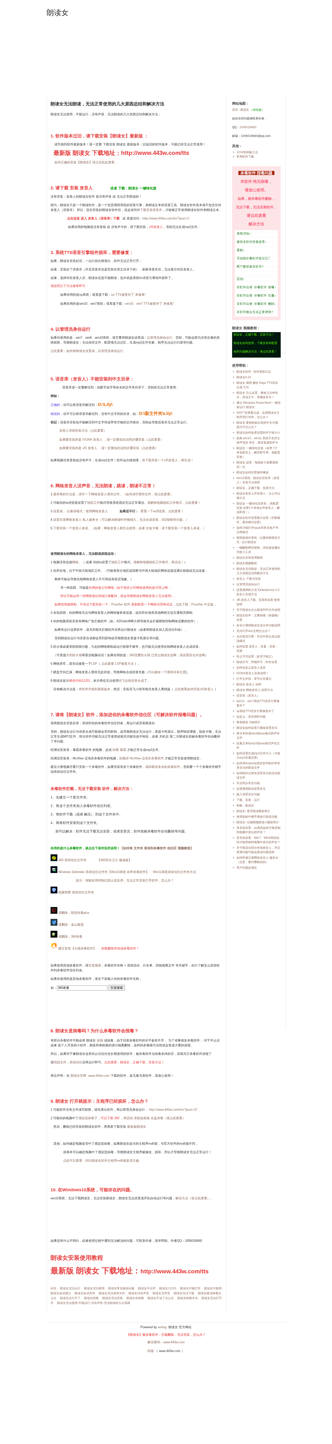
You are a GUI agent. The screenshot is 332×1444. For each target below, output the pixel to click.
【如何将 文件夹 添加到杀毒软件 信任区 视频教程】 (156, 848)
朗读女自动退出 (61, 1293)
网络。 (77, 562)
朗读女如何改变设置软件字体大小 (258, 432)
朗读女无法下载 (184, 1293)
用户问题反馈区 (246, 867)
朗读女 (58, 12)
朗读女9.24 (243, 377)
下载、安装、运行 (248, 800)
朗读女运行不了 (70, 1298)
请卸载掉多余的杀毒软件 (162, 767)
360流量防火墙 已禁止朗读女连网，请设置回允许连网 (167, 655)
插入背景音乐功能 (248, 794)
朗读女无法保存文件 (112, 1293)
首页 (235, 109)
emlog (162, 1327)
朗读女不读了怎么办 (161, 1298)
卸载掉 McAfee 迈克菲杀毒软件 (141, 758)
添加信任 (76, 1062)
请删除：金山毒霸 (70, 924)
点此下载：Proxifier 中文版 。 (196, 604)
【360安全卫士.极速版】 (114, 860)
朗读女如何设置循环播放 (252, 472)
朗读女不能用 (213, 1288)
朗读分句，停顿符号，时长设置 (256, 662)
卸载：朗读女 (245, 805)
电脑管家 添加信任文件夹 (75, 892)
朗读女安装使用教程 (249, 557)
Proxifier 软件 (120, 604)
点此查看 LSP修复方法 (117, 663)
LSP (94, 663)
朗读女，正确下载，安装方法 (255, 488)
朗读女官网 (78, 1075)
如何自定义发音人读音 (251, 667)
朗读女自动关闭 (85, 1293)
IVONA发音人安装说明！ (252, 673)
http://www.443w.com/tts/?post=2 (165, 218)
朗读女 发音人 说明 (248, 684)
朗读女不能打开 (190, 1288)
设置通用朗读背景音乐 (251, 788)
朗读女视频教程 (246, 563)
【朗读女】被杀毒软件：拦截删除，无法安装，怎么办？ (166, 1334)
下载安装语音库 (151, 210)
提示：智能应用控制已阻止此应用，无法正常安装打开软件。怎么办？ (125, 880)
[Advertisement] (166, 57)
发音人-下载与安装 (248, 578)
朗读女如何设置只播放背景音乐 (256, 728)
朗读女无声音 (161, 1293)
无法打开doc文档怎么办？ (253, 631)
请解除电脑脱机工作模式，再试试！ (158, 562)
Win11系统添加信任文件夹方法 (174, 872)
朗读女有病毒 (135, 1298)
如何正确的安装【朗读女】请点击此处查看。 (86, 162)
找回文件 (60, 1062)
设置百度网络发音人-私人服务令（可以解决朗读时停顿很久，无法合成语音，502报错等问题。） (121, 519)
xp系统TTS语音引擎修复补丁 (255, 711)
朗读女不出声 (147, 1288)
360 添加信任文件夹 (72, 860)
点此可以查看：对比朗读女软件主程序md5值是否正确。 (102, 1160)
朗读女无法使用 (94, 1288)
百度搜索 (94, 965)
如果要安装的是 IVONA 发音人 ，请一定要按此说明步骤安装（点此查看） (111, 439)
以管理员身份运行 (248, 584)
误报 (100, 1040)
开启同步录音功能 (248, 783)
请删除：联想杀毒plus (73, 913)
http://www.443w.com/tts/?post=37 (173, 1109)
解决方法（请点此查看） (192, 1198)
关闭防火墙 (74, 655)
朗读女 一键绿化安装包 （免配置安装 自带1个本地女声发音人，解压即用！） (258, 508)
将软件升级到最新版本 (94, 689)
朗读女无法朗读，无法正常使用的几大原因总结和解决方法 (107, 103)
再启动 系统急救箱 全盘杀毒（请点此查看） (154, 1118)
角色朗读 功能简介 (248, 722)
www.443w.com (99, 1075)
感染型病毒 (86, 1118)
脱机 (117, 562)
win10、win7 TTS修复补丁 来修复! (149, 303)
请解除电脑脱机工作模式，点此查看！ (174, 502)
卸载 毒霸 (119, 750)
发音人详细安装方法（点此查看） (83, 430)
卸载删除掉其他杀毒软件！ (120, 948)
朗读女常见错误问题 (121, 1288)
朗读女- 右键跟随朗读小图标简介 (257, 822)
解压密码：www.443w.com (166, 1342)
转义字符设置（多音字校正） (255, 656)
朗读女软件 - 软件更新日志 (253, 371)
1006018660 (247, 127)
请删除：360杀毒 (69, 936)
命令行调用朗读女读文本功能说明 (258, 625)
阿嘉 (151, 1351)
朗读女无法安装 (112, 1298)
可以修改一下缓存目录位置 (167, 672)
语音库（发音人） (248, 695)
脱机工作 (93, 502)
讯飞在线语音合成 (131, 680)
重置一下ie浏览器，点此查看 (160, 511)
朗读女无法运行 (70, 1288)
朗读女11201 (167, 1288)
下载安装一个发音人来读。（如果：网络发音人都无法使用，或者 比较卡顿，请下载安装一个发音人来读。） (129, 528)
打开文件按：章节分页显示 (253, 678)
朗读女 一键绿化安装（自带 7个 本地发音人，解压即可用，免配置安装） (258, 452)
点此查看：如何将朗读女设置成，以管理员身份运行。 (88, 351)
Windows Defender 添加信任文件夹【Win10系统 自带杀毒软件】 (103, 872)
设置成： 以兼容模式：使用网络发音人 (80, 511)
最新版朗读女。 (138, 1126)
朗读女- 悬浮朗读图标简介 (253, 811)
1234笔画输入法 (247, 152)
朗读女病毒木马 (187, 1298)
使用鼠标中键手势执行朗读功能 (256, 816)
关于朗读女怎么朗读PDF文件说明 (258, 610)
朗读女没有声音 (139, 1293)
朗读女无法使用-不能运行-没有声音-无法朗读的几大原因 (93, 1303)
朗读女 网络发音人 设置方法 (254, 690)
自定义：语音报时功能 (251, 716)
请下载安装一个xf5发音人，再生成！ (168, 460)
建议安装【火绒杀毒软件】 (76, 948)
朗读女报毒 (91, 1298)
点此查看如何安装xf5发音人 (194, 689)
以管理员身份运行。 (161, 337)
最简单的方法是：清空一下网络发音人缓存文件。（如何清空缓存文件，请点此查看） (113, 494)
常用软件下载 (245, 156)
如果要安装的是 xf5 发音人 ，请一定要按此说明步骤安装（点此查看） (108, 448)
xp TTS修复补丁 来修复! (128, 294)
